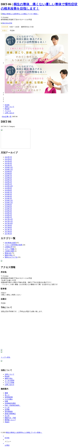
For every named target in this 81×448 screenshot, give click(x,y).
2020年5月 (8, 180)
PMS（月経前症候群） (13, 405)
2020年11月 (9, 169)
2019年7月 (8, 192)
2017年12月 (9, 219)
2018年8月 (8, 205)
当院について (9, 374)
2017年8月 (8, 227)
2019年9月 (8, 188)
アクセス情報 (9, 382)
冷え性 (7, 416)
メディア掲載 (9, 249)
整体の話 (8, 253)
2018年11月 (9, 202)
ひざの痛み (9, 399)
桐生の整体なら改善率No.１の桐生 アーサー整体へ (24, 432)
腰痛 (6, 393)
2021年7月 (8, 157)
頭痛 (6, 401)
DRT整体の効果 (10, 243)
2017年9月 (8, 225)
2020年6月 (8, 178)
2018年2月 (8, 215)
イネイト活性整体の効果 (13, 245)
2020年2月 (8, 182)
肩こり (7, 395)
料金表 (7, 376)
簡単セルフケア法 (11, 257)
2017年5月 (8, 233)
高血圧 (7, 422)
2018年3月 (8, 213)
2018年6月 (8, 207)
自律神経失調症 (10, 403)
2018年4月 (8, 211)
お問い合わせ (9, 385)
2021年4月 (8, 161)
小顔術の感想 (9, 251)
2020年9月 (8, 171)
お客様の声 (9, 247)
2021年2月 (8, 165)
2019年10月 (9, 186)
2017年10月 (9, 223)
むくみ (7, 407)
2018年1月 (8, 217)
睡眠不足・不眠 (10, 418)
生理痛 (7, 409)
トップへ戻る (5, 357)
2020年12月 (9, 167)
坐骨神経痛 (9, 397)
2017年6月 (8, 231)
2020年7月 (8, 176)
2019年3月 (8, 198)
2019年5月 (8, 194)
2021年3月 (8, 163)
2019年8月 (8, 190)
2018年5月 (8, 209)
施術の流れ (9, 255)
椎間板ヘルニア (10, 420)
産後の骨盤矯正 (10, 413)
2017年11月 (9, 221)
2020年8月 (8, 173)
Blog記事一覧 (6, 116)
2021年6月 (8, 159)
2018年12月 (9, 200)
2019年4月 (8, 196)
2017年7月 (8, 229)
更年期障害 (9, 411)
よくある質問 (9, 380)
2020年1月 (8, 184)
